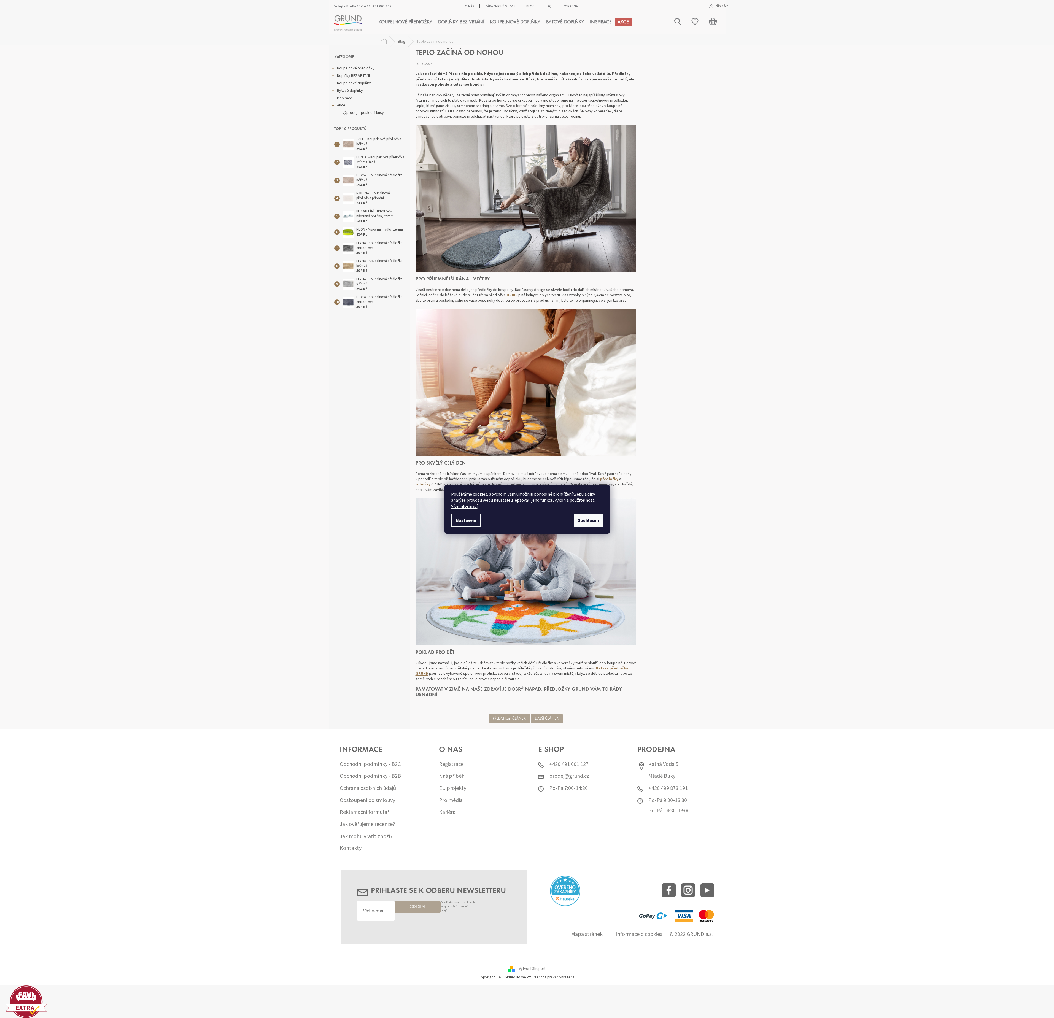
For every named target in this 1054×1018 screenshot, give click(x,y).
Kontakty (351, 848)
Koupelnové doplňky (354, 83)
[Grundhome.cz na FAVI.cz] (26, 1001)
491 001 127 (382, 6)
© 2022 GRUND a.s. (691, 934)
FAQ (549, 6)
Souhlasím (588, 520)
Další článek (547, 719)
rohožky (423, 484)
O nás (469, 6)
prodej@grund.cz (569, 776)
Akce (341, 105)
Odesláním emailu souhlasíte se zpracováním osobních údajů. (458, 906)
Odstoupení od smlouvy (367, 800)
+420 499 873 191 (668, 788)
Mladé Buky (661, 776)
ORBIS (512, 295)
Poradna (570, 6)
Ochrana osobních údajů (368, 788)
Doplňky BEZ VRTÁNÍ (353, 76)
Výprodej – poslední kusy (363, 112)
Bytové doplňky (350, 90)
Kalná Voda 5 (663, 764)
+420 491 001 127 (569, 764)
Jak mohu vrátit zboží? (366, 836)
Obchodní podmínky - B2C (370, 764)
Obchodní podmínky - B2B (370, 776)
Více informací (464, 506)
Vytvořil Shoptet (532, 968)
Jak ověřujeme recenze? (367, 824)
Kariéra (447, 812)
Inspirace (344, 98)
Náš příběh (452, 776)
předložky (609, 479)
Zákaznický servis (500, 6)
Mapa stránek (587, 934)
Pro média (451, 800)
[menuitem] (405, 22)
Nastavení (466, 520)
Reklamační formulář (364, 812)
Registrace (451, 764)
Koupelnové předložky (355, 68)
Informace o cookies (639, 934)
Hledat (937, 49)
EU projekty (452, 788)
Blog (530, 6)
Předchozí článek (509, 719)
